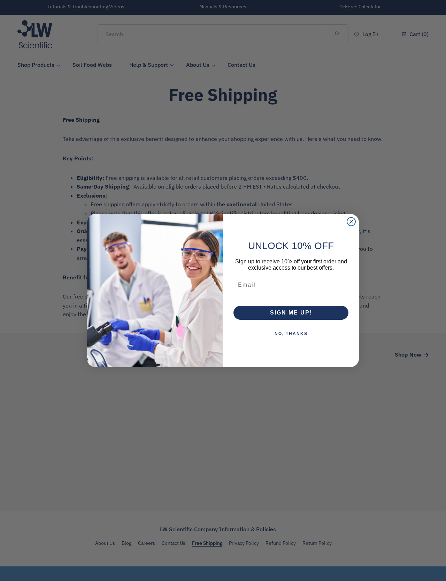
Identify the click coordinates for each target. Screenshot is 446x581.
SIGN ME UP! (291, 313)
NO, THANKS (291, 333)
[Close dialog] (351, 221)
